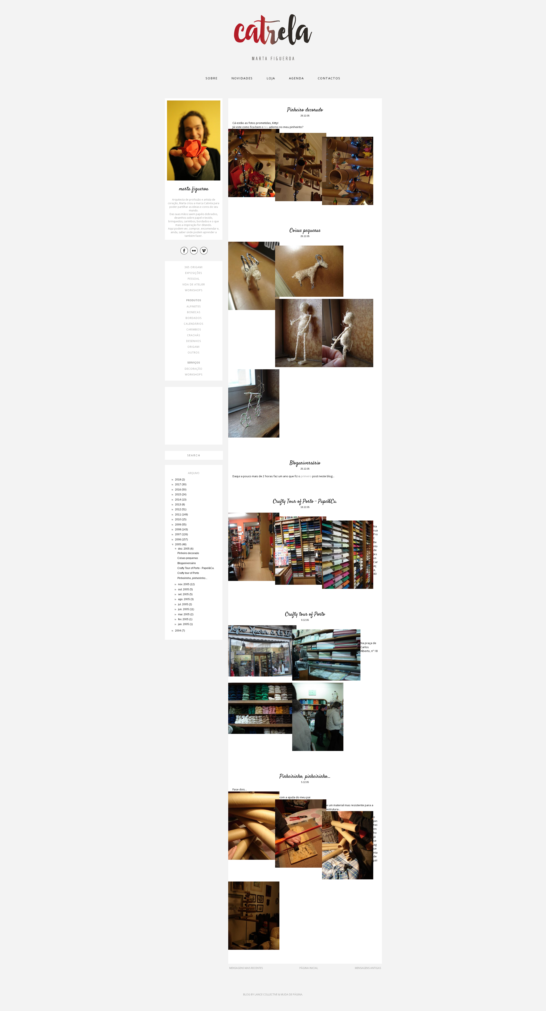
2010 (178, 519)
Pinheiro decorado (305, 110)
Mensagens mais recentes (246, 968)
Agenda (296, 78)
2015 (178, 494)
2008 (178, 529)
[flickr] (194, 250)
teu (265, 127)
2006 (178, 539)
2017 (178, 484)
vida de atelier (193, 284)
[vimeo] (204, 250)
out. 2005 (184, 589)
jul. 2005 (183, 604)
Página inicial (308, 968)
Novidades (242, 78)
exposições (193, 273)
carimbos (193, 329)
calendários (193, 324)
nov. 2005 (184, 584)
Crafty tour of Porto (305, 614)
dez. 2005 (184, 548)
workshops (193, 290)
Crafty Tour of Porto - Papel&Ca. (305, 501)
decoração (193, 369)
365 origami (193, 267)
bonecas (193, 312)
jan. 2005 (184, 624)
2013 (178, 504)
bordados (194, 318)
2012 (178, 509)
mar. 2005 (184, 614)
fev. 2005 (183, 619)
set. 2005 (183, 594)
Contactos (329, 78)
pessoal (194, 279)
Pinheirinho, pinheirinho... (305, 776)
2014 (178, 499)
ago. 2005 (184, 599)
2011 (178, 514)
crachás (193, 335)
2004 (178, 630)
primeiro (306, 476)
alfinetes (194, 306)
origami (193, 347)
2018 (178, 479)
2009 (178, 524)
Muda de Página (291, 994)
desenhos (193, 341)
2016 (178, 489)
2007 (178, 534)
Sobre (212, 78)
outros (193, 352)
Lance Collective (266, 994)
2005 (178, 544)
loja (271, 78)
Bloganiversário (305, 463)
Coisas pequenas (305, 230)
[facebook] (185, 250)
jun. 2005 (184, 609)
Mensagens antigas (368, 968)
